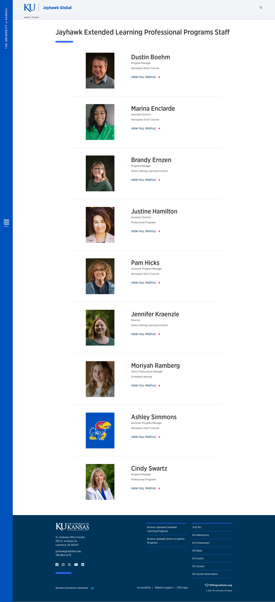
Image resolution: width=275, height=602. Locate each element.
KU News (197, 550)
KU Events (198, 558)
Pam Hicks (145, 262)
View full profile (144, 77)
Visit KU (196, 527)
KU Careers (198, 566)
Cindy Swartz (149, 468)
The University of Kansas (222, 590)
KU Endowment (201, 543)
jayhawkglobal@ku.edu (68, 551)
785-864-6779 (63, 555)
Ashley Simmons (154, 417)
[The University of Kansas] (72, 529)
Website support (164, 587)
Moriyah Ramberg (155, 365)
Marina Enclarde (153, 108)
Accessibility (144, 587)
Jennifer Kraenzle (155, 314)
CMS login (182, 587)
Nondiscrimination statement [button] (72, 588)
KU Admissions (200, 535)
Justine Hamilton (154, 211)
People (35, 17)
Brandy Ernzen (151, 160)
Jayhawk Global (57, 7)
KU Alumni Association (205, 574)
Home (27, 17)
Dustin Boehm (150, 57)
